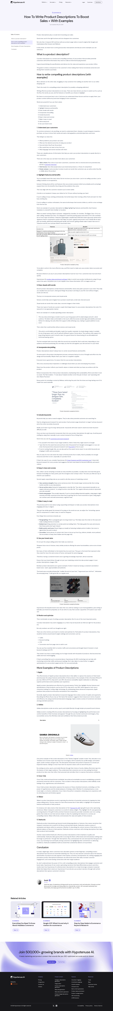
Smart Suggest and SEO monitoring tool (79, 460)
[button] (44, 2)
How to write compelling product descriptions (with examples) (19, 42)
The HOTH (72, 447)
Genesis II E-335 (75, 808)
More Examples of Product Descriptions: (20, 46)
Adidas (71, 755)
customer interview (50, 164)
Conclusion (14, 49)
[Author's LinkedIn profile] (49, 880)
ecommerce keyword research (59, 439)
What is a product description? (18, 38)
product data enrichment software (57, 279)
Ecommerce (56, 13)
